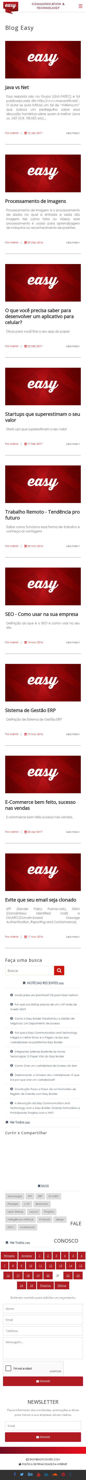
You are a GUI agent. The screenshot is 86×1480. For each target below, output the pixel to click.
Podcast (44, 1219)
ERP (40, 1196)
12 (50, 1265)
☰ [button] (80, 6)
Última (62, 1285)
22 (68, 1275)
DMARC (54, 1196)
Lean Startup (15, 1211)
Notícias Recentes (45, 983)
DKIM (11, 1227)
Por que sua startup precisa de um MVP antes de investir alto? (43, 1007)
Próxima (45, 1285)
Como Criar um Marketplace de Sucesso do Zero (45, 1065)
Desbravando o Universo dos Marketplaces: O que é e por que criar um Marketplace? (44, 1077)
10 (30, 1265)
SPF (30, 1196)
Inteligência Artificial (20, 1219)
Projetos (49, 1211)
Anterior (26, 1256)
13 (60, 1265)
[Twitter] (22, 1475)
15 (80, 1265)
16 (8, 1275)
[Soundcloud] (55, 1475)
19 (38, 1275)
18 (28, 1275)
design (60, 1219)
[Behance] (31, 1475)
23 (78, 1275)
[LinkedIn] (47, 1475)
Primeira (9, 1256)
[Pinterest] (64, 1475)
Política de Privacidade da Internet (44, 1464)
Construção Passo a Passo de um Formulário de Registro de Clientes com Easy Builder (43, 1091)
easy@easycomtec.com (45, 1459)
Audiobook (27, 1227)
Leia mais (72, 133)
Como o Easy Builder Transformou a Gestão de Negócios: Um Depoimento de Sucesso (42, 1021)
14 (70, 1265)
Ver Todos (19, 1122)
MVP (27, 1204)
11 (40, 1265)
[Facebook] (15, 1475)
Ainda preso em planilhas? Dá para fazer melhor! (46, 995)
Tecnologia (15, 1196)
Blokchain (42, 1204)
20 (48, 1275)
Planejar (13, 1204)
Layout (33, 1211)
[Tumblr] (70, 1475)
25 (31, 1285)
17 (18, 1275)
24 (21, 1285)
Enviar (44, 1381)
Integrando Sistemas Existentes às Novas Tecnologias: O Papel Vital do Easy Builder (37, 1054)
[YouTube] (39, 1475)
